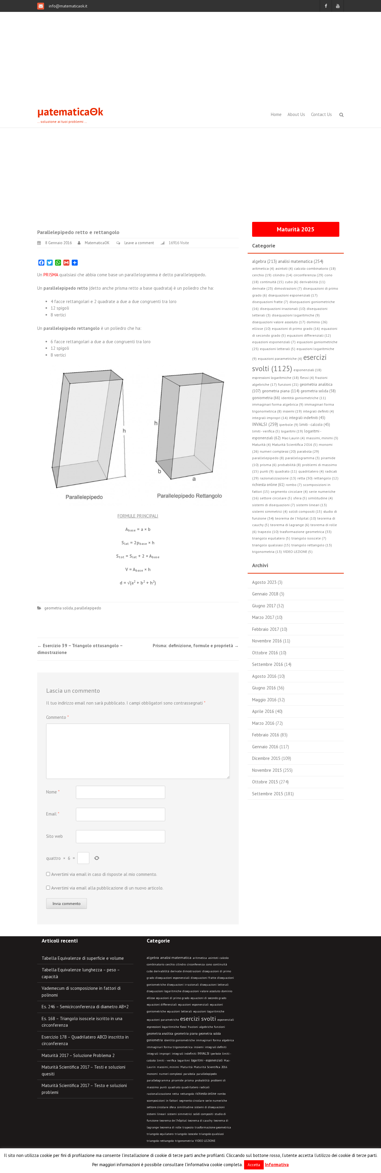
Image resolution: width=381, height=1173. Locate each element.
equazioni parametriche (163, 1020)
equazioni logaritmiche (208, 1011)
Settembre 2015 (267, 793)
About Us (296, 114)
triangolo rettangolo (160, 1141)
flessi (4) (307, 377)
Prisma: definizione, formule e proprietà (196, 645)
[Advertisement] (190, 56)
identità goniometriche (179, 1040)
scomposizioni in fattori (162, 1101)
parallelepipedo (87, 608)
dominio (226, 991)
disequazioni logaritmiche (164, 991)
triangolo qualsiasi (211, 1134)
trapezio (187, 1127)
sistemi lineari (156, 1114)
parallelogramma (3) (302, 458)
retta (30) (305, 478)
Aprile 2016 (263, 711)
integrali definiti (216, 1047)
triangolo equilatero (160, 1134)
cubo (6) (291, 282)
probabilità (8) (289, 464)
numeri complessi (170, 1074)
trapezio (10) (268, 531)
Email (52, 814)
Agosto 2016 (264, 676)
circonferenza (196, 964)
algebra (153, 957)
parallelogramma (158, 1080)
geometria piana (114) (280, 390)
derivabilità (161, 971)
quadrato (174, 1087)
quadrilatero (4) (311, 471)
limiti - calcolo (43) (314, 424)
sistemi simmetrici (179, 1114)
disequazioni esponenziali (172, 978)
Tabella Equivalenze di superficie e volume (83, 958)
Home (276, 114)
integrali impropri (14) (270, 417)
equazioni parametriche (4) (280, 358)
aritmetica (200, 958)
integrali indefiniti (184, 1053)
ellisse (151, 998)
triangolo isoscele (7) (308, 538)
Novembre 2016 (267, 641)
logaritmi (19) (292, 431)
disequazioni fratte (203, 978)
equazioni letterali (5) (277, 348)
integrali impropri (159, 1054)
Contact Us (321, 114)
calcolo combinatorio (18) (315, 268)
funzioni (219, 1027)
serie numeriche (216, 1101)
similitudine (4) (320, 498)
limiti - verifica (166, 1060)
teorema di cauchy (200, 1120)
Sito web (54, 836)
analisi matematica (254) (300, 261)
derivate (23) (262, 288)
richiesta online (205, 1094)
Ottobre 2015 (265, 782)
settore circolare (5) (276, 498)
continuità (220, 964)
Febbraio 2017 (265, 629)
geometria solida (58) (318, 390)
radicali (204, 1087)
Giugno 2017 (264, 606)
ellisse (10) (261, 328)
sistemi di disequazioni (209, 1107)
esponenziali (225, 1020)
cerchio (170, 964)
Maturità (186, 1067)
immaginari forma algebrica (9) (277, 404)
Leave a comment (139, 242)
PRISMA (50, 274)
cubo (150, 971)
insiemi (199, 1047)
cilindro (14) (282, 275)
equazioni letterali (179, 1011)
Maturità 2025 (295, 229)
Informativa (277, 1164)
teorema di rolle (170, 1127)
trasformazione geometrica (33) (306, 531)
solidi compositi (203, 1114)
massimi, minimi (168, 1067)
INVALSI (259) (265, 424)
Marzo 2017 (263, 617)
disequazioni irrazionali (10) (282, 308)
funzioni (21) (288, 384)
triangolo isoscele (186, 1134)
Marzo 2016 (263, 723)
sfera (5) (300, 498)
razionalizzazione (159, 1094)
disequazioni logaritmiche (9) (296, 315)
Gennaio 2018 (265, 594)
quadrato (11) (286, 471)
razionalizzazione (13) (278, 478)
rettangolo (187, 1094)
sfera (172, 1107)
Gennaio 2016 (265, 746)
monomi (152, 1074)
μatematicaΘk (70, 111)
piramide (177, 1080)
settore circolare (157, 1107)
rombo (221, 1094)
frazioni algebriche (200, 1027)
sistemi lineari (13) (311, 505)
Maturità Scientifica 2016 (210, 1067)
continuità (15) (272, 282)
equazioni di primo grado (172, 998)
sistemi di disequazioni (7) (273, 505)
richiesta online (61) (268, 484)
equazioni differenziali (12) (309, 335)
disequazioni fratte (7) (270, 301)
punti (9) (267, 471)
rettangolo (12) (326, 478)
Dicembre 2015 (266, 758)
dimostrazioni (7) (288, 288)
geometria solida (58, 608)
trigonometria (184, 1141)
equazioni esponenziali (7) (274, 342)
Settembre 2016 (267, 664)
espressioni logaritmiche (163, 1027)
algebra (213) (264, 261)
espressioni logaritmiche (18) (275, 377)
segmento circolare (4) (289, 491)
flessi (183, 1027)
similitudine (185, 1107)
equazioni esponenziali (193, 1004)
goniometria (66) (266, 397)
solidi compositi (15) (305, 511)
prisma (189, 1080)
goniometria (155, 1040)
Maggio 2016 (264, 699)
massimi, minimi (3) (322, 438)
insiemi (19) (292, 411)
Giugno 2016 (264, 688)
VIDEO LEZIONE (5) (298, 551)
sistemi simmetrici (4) (270, 511)
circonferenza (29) (308, 274)
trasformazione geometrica (213, 1127)
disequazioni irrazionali (183, 985)
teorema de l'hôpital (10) (295, 518)
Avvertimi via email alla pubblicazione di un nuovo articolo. (107, 888)
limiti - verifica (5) (266, 431)
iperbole (215, 1054)
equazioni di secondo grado (208, 998)
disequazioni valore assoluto (201, 991)
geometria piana (186, 1033)
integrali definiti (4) (318, 411)
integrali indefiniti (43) (307, 417)
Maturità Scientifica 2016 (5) (295, 444)
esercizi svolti (198, 1019)
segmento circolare (191, 1101)
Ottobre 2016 (265, 653)
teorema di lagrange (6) (289, 525)
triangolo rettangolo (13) (311, 545)
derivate (176, 971)
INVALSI (203, 1053)
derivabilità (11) (312, 282)
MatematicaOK (97, 242)
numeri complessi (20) (278, 451)
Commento (57, 717)
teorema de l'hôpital (173, 1120)
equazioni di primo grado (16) (296, 328)
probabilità (202, 1080)
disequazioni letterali (214, 985)
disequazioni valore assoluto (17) (278, 322)
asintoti (213, 958)
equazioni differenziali (162, 1004)
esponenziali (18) (307, 370)
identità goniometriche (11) (303, 398)
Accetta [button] (254, 1164)
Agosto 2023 (264, 582)
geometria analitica (160, 1033)
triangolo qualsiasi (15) (271, 545)
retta (175, 1094)
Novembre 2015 (267, 770)
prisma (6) (268, 464)
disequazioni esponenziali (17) (293, 295)
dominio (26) (317, 322)
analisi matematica (175, 957)
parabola (189, 1074)
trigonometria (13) (267, 551)
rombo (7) (294, 484)
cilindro (181, 964)
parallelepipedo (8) (268, 458)
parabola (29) (308, 451)
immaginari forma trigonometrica (170, 1047)
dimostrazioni (192, 971)
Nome (53, 792)
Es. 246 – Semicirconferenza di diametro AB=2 (85, 1006)
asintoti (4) (284, 268)
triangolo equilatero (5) (271, 538)
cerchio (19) (261, 275)
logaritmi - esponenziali (207, 1060)
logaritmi (183, 1060)
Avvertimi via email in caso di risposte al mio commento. (104, 874)
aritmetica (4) (263, 268)
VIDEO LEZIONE (205, 1141)
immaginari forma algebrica (215, 1040)
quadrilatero (190, 1087)
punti (163, 1087)
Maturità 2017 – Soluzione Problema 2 (78, 1055)
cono (209, 964)
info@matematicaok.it (67, 6)
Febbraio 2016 (265, 735)
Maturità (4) (261, 444)
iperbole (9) (288, 424)
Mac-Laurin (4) (293, 438)
